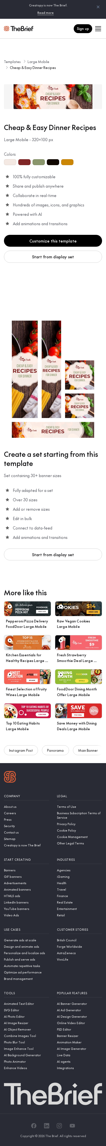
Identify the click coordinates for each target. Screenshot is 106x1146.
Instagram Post (21, 750)
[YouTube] (72, 1126)
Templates (12, 61)
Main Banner (88, 750)
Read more (45, 13)
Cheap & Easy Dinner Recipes (33, 67)
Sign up (83, 28)
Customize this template (53, 240)
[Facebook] (34, 1126)
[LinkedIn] (47, 1126)
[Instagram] (59, 1126)
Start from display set (53, 256)
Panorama (55, 750)
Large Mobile (38, 61)
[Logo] (10, 777)
